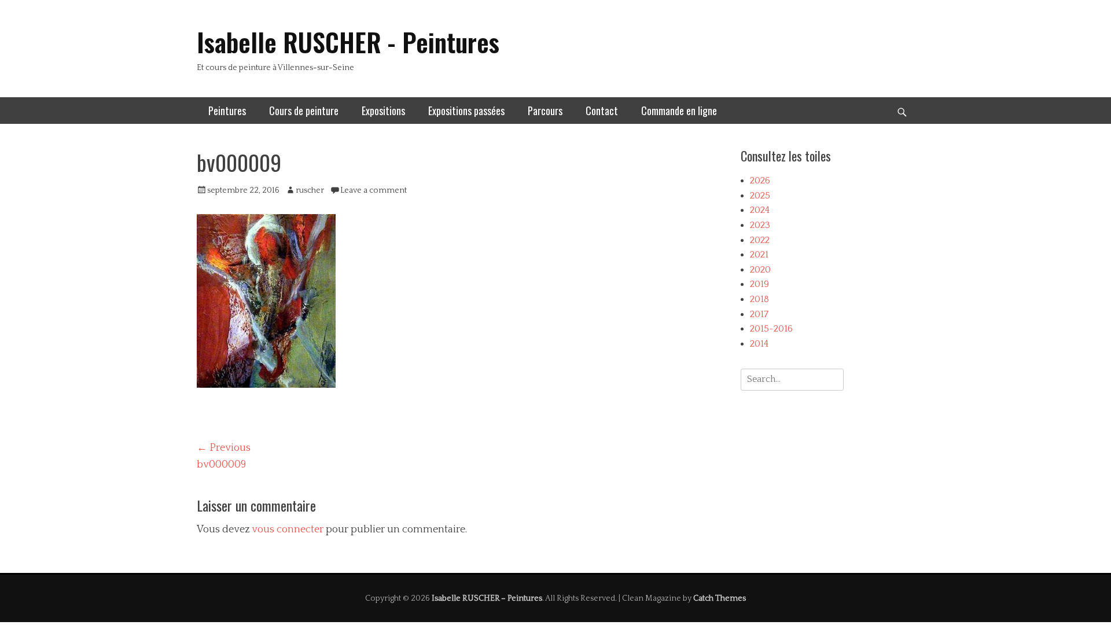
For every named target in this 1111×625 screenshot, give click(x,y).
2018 (759, 299)
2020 (760, 269)
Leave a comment (373, 190)
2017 (759, 314)
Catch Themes (719, 598)
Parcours (545, 110)
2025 (760, 195)
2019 (759, 284)
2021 (759, 254)
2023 (760, 225)
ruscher (310, 190)
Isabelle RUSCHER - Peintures (348, 42)
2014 (759, 344)
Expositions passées (466, 110)
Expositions (383, 110)
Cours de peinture (304, 110)
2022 (760, 240)
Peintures (227, 110)
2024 (760, 210)
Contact (602, 110)
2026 (760, 180)
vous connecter (287, 529)
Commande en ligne (679, 110)
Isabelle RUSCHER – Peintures (487, 598)
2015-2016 (771, 328)
